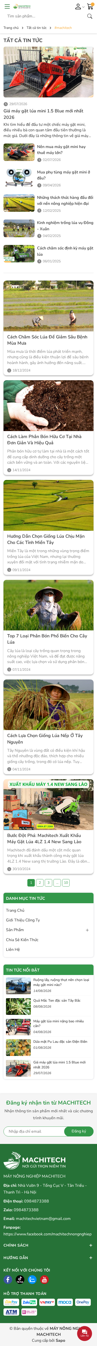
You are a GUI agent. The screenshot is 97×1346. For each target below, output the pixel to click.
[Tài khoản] (79, 6)
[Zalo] (32, 1279)
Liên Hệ (13, 949)
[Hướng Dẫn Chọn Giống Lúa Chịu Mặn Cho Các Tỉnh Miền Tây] (48, 505)
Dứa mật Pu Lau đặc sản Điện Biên (60, 1041)
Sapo (60, 1340)
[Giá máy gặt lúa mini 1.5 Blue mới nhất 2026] (48, 72)
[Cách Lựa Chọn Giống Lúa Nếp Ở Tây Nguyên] (48, 704)
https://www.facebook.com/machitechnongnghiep (47, 1234)
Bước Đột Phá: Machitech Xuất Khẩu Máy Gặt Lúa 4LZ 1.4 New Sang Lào (44, 838)
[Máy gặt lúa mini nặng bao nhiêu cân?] (18, 1027)
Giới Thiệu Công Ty (23, 920)
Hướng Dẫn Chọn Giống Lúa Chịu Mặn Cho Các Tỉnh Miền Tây (46, 539)
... (57, 882)
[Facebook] (7, 1279)
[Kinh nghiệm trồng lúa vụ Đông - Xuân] (19, 228)
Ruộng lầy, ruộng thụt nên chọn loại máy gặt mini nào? (61, 982)
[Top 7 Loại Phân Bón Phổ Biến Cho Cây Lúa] (48, 605)
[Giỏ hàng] (90, 6)
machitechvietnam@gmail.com (43, 1218)
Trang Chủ (15, 910)
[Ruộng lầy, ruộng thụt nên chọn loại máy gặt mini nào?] (18, 985)
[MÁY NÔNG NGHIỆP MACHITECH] (34, 1160)
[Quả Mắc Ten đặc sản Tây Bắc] (18, 1006)
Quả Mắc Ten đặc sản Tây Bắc (57, 1000)
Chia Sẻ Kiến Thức (22, 940)
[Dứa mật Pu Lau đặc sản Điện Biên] (18, 1047)
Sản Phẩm (15, 930)
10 (66, 882)
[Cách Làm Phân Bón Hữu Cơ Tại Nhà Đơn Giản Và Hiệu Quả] (48, 405)
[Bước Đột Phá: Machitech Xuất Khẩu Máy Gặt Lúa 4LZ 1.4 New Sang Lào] (48, 804)
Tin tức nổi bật (23, 970)
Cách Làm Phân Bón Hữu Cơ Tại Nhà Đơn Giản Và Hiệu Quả (44, 440)
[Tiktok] (20, 1279)
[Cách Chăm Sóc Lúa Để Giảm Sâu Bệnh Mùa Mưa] (48, 306)
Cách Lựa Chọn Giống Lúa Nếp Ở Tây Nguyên (45, 739)
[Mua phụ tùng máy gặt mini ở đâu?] (19, 177)
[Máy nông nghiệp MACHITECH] (35, 6)
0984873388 (36, 1201)
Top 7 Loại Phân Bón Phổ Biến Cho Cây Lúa (47, 639)
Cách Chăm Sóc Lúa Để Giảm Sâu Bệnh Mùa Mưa (47, 340)
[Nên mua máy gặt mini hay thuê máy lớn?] (19, 152)
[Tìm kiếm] (90, 16)
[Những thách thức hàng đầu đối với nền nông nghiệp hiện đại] (19, 203)
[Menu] (7, 6)
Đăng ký (79, 1131)
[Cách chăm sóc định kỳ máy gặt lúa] (19, 253)
